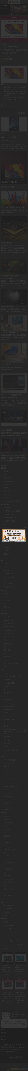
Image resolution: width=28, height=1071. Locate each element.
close (26, 527)
